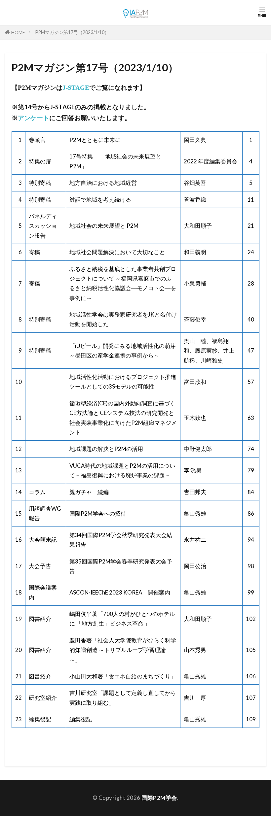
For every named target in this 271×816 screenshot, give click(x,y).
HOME (18, 32)
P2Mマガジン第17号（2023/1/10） (72, 32)
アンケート (33, 117)
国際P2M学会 (159, 797)
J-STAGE (75, 87)
